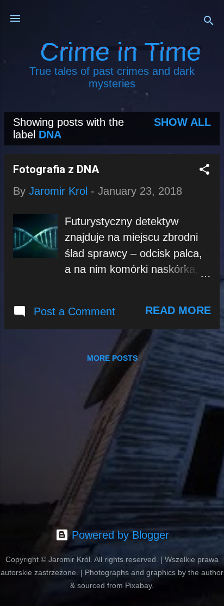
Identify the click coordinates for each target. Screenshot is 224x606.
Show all (182, 122)
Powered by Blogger (119, 535)
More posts (112, 358)
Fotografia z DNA (56, 169)
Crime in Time (120, 51)
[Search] (208, 22)
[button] (204, 170)
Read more (178, 310)
